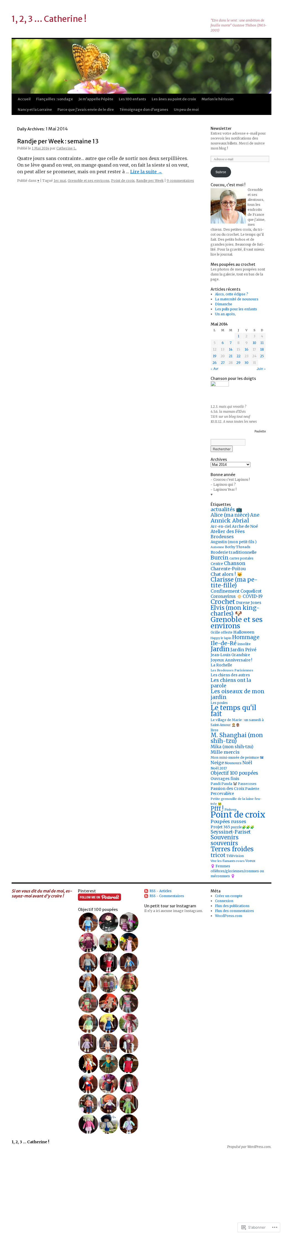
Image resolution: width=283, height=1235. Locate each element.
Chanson (234, 563)
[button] (88, 922)
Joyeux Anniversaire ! (231, 660)
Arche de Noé (245, 526)
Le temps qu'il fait (233, 711)
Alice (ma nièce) (230, 515)
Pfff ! (217, 808)
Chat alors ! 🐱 (226, 574)
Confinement (225, 591)
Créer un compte (228, 896)
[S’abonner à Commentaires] (146, 896)
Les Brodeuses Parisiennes (232, 670)
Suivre (221, 172)
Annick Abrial (230, 520)
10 (254, 343)
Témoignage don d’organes (143, 109)
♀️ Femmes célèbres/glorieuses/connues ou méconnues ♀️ (237, 871)
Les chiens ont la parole (231, 683)
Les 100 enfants (132, 99)
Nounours (233, 763)
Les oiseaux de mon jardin (237, 694)
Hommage (246, 637)
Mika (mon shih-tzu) (232, 746)
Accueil (24, 99)
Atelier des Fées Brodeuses (228, 534)
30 (246, 363)
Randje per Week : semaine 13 (58, 141)
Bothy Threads (237, 547)
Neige (217, 762)
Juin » (261, 368)
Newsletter (221, 128)
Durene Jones (248, 602)
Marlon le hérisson (217, 99)
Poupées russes (228, 821)
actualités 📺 (226, 509)
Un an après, (225, 314)
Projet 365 (220, 826)
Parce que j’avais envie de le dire (85, 109)
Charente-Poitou (228, 568)
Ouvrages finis (225, 778)
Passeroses (247, 784)
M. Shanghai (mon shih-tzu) (237, 738)
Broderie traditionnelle (233, 552)
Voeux (250, 861)
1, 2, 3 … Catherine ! (49, 19)
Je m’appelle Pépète (95, 99)
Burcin (220, 557)
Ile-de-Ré (224, 643)
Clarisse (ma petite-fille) (234, 582)
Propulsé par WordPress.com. (249, 1147)
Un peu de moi (186, 109)
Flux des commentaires (234, 911)
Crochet (223, 602)
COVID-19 (253, 596)
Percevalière (222, 793)
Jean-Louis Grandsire (230, 655)
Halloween (243, 632)
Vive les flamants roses (228, 861)
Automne (217, 547)
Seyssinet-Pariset (231, 832)
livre (214, 730)
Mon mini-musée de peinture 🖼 (237, 757)
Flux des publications (232, 906)
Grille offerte (221, 632)
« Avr (214, 368)
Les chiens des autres (230, 675)
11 (262, 343)
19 (214, 356)
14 (230, 349)
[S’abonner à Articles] (146, 891)
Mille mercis (225, 752)
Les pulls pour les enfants (236, 309)
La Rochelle (221, 665)
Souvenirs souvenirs (225, 840)
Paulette (252, 789)
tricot (218, 855)
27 (223, 363)
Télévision (235, 856)
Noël (247, 762)
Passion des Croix (227, 788)
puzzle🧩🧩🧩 (242, 827)
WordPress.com (228, 916)
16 (246, 349)
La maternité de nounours (236, 299)
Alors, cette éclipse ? (231, 294)
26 (215, 363)
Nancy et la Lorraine (35, 109)
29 (238, 363)
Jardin (220, 649)
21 (230, 356)
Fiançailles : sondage (54, 99)
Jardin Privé (243, 649)
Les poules (219, 703)
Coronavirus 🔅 (226, 596)
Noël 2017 (219, 768)
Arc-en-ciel (221, 526)
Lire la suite (146, 171)
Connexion (224, 901)
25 (262, 356)
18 (262, 349)
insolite (244, 644)
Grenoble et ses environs (88, 180)
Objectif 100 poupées (234, 773)
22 (238, 356)
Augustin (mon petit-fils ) (233, 542)
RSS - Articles (161, 891)
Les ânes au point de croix (174, 99)
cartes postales (241, 558)
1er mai (60, 180)
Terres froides (232, 849)
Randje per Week (150, 180)
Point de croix (123, 180)
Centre (217, 563)
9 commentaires (180, 180)
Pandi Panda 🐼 (224, 784)
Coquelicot (251, 591)
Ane (254, 515)
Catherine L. (66, 148)
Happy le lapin (221, 638)
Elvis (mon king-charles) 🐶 (235, 610)
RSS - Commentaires (167, 896)
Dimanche (223, 304)
